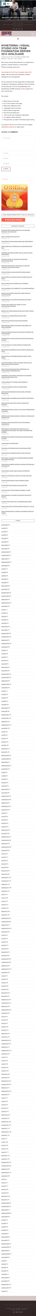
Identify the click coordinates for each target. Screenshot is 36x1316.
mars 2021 (3, 745)
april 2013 (3, 1067)
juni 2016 (3, 938)
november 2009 (5, 1206)
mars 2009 (3, 1233)
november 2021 (5, 718)
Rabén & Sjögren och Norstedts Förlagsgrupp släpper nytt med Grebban (16, 356)
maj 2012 (3, 1104)
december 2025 (5, 552)
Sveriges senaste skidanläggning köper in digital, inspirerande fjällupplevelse (16, 392)
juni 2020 (3, 775)
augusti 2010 (4, 1176)
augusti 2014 (4, 1013)
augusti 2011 (4, 1135)
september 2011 (5, 1131)
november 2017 (5, 881)
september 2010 (5, 1172)
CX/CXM (23, 1309)
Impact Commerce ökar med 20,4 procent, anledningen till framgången (15, 403)
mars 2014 (3, 1030)
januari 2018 (4, 874)
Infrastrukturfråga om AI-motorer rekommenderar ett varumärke (16, 299)
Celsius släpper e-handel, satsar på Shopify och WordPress (15, 470)
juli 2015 (3, 976)
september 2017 (5, 887)
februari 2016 (4, 952)
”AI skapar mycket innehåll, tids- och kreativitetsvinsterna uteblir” (16, 501)
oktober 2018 (4, 843)
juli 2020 (3, 772)
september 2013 (5, 1050)
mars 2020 (3, 786)
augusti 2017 (4, 891)
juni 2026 (3, 531)
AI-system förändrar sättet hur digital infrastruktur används (15, 480)
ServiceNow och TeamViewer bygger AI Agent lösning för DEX (16, 448)
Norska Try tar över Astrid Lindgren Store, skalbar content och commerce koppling (15, 293)
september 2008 (5, 1253)
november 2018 (5, 840)
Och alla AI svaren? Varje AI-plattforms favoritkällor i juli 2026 (15, 490)
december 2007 (5, 1284)
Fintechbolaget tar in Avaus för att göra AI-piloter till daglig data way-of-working (17, 339)
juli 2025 (3, 569)
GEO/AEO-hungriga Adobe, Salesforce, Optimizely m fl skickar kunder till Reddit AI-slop (17, 416)
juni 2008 (3, 1264)
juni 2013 (3, 1060)
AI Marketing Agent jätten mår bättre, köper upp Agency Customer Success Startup (16, 253)
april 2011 (3, 1148)
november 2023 (5, 636)
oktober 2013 (4, 1047)
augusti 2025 (4, 565)
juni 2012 (3, 1101)
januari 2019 (4, 833)
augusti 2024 (4, 606)
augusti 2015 (4, 972)
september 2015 (5, 969)
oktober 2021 (4, 721)
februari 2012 (4, 1114)
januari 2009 (4, 1240)
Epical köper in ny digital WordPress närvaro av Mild (13, 315)
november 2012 (5, 1084)
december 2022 (5, 674)
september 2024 (5, 602)
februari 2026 (4, 545)
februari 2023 (4, 667)
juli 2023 (3, 650)
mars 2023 (3, 664)
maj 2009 (3, 1226)
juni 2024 (3, 613)
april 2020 (3, 782)
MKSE (29, 1305)
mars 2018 (3, 867)
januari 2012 (4, 1118)
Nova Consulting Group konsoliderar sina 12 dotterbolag (14, 283)
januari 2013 (4, 1077)
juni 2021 (3, 735)
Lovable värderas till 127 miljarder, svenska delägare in (14, 382)
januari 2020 (4, 792)
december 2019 (5, 796)
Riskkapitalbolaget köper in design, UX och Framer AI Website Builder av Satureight (18, 410)
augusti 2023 (4, 647)
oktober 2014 (4, 1006)
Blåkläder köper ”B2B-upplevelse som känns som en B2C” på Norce (17, 311)
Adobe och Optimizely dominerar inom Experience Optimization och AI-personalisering (17, 332)
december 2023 (5, 633)
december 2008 (5, 1243)
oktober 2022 (4, 680)
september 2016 (5, 928)
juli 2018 (3, 853)
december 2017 (5, 877)
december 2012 (5, 1081)
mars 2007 (3, 1291)
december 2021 (5, 714)
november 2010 (5, 1165)
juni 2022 (3, 694)
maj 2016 (3, 942)
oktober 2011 (4, 1128)
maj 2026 (3, 535)
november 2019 (5, 799)
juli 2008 (3, 1260)
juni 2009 (3, 1223)
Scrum (14, 56)
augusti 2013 (4, 1053)
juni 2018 (3, 857)
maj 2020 (3, 779)
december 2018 (5, 836)
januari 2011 (4, 1159)
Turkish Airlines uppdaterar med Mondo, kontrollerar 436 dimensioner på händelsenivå (17, 465)
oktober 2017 (4, 884)
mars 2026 (3, 541)
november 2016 (5, 921)
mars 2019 (3, 826)
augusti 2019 (4, 809)
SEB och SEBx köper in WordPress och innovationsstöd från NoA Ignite (16, 247)
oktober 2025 (4, 558)
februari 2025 (4, 585)
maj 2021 (3, 738)
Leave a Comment (18, 58)
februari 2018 (4, 870)
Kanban (4, 56)
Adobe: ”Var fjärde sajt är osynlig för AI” (10, 236)
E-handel (8, 1308)
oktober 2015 (4, 965)
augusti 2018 (4, 850)
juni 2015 (3, 979)
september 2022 (5, 684)
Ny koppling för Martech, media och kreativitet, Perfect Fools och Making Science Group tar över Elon (16, 363)
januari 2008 (4, 1281)
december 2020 (5, 755)
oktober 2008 (4, 1250)
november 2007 (5, 1287)
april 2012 (3, 1108)
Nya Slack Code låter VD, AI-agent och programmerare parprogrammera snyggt (14, 259)
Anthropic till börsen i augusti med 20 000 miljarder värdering (15, 272)
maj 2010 (3, 1186)
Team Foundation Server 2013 (23, 72)
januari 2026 (4, 548)
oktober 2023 (4, 640)
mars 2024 (3, 623)
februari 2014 (4, 1033)
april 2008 (3, 1270)
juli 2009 (3, 1220)
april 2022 (3, 701)
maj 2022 (3, 697)
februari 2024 (4, 626)
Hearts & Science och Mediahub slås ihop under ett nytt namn (16, 453)
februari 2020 (4, 789)
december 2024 (5, 592)
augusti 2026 (4, 525)
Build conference (9, 127)
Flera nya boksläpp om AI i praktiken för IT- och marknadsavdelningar (17, 288)
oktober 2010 (4, 1169)
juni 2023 (3, 653)
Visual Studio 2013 (6, 72)
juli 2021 (3, 731)
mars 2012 (3, 1111)
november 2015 (5, 962)
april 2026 (3, 538)
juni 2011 (3, 1142)
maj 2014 (3, 1023)
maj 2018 (3, 860)
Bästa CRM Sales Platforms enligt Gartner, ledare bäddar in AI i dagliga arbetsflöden (16, 326)
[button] (33, 34)
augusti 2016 (4, 931)
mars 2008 (3, 1274)
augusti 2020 (4, 769)
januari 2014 (4, 1036)
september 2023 (5, 643)
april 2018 (3, 864)
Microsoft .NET (9, 56)
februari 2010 (4, 1196)
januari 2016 (4, 955)
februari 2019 (4, 830)
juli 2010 (3, 1179)
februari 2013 (4, 1074)
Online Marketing (15, 1309)
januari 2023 (4, 670)
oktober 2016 (4, 925)
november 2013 (5, 1043)
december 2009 (5, 1203)
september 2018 (5, 847)
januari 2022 (4, 711)
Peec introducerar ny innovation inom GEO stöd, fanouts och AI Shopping (16, 495)
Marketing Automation (22, 1308)
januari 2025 (4, 589)
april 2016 (3, 945)
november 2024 (5, 596)
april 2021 (3, 742)
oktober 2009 (4, 1209)
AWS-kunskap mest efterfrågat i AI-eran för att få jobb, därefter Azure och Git (17, 350)
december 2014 (5, 999)
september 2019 (5, 806)
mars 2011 (3, 1152)
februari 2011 (4, 1155)
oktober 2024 (4, 599)
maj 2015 (3, 982)
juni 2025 (3, 572)
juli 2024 (3, 609)
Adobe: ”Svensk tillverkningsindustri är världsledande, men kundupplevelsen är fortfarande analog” (15, 369)
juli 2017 (3, 894)
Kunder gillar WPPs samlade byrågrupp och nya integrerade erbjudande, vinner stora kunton (15, 230)
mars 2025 (3, 582)
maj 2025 (3, 575)
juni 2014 (3, 1020)
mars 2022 (3, 704)
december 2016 (5, 918)
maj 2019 (3, 819)
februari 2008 (4, 1277)
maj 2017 (3, 901)
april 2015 (3, 986)
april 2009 (3, 1230)
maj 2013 (3, 1064)
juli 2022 (3, 691)
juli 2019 (3, 813)
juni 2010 (3, 1182)
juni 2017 (3, 897)
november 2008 (5, 1247)
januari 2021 (4, 752)
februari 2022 (4, 708)
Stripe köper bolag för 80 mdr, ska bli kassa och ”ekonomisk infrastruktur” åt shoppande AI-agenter (15, 266)
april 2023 (3, 660)
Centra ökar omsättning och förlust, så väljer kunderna (14, 386)
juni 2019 (3, 816)
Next (32, 10)
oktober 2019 (4, 802)
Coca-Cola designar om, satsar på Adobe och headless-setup (16, 344)
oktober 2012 (4, 1087)
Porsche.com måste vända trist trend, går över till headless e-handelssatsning (15, 423)
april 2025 (3, 579)
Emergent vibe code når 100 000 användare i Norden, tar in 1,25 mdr (17, 506)
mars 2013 (3, 1070)
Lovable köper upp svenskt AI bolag (9, 443)
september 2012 (5, 1091)
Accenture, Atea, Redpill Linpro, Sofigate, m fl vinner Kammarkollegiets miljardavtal (13, 305)
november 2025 (5, 555)
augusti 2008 (4, 1257)
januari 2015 (4, 996)
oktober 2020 (4, 762)
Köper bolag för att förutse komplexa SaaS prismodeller (14, 320)
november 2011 (5, 1125)
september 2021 (5, 725)
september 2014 (5, 1009)
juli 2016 (3, 935)
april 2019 (3, 823)
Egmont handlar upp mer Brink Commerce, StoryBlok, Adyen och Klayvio (16, 277)
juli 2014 (3, 1016)
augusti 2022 (4, 687)
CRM (13, 1308)
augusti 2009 (4, 1216)
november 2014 (5, 1003)
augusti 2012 (4, 1094)
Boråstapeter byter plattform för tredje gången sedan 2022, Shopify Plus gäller (17, 437)
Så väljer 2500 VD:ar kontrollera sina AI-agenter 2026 (14, 485)
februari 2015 (4, 992)
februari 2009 (4, 1237)
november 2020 (5, 758)
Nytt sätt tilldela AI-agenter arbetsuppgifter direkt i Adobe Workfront (17, 241)
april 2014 (3, 1026)
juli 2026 (3, 528)
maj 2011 (3, 1145)
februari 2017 (4, 911)
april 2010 (3, 1189)
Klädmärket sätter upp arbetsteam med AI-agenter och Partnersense (17, 398)
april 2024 (3, 619)
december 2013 (5, 1040)
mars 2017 (3, 908)
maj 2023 (3, 657)
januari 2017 (4, 914)
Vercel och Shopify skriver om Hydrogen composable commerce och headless (17, 512)
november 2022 (5, 677)
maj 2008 (3, 1267)
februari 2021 (4, 748)
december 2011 (5, 1121)
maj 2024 (3, 616)
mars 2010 (3, 1193)
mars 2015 (3, 989)
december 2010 (5, 1162)
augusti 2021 (4, 728)
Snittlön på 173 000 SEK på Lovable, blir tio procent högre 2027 (16, 475)
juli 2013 (3, 1057)
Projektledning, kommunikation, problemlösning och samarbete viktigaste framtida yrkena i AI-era (16, 376)
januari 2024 (4, 630)
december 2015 (5, 959)
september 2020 (5, 765)
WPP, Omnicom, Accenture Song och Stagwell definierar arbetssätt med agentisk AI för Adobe (17, 458)
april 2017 (3, 904)
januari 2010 (4, 1199)
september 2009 (5, 1213)
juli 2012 (3, 1098)
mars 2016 (3, 948)
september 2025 (5, 562)
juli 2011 (3, 1138)
